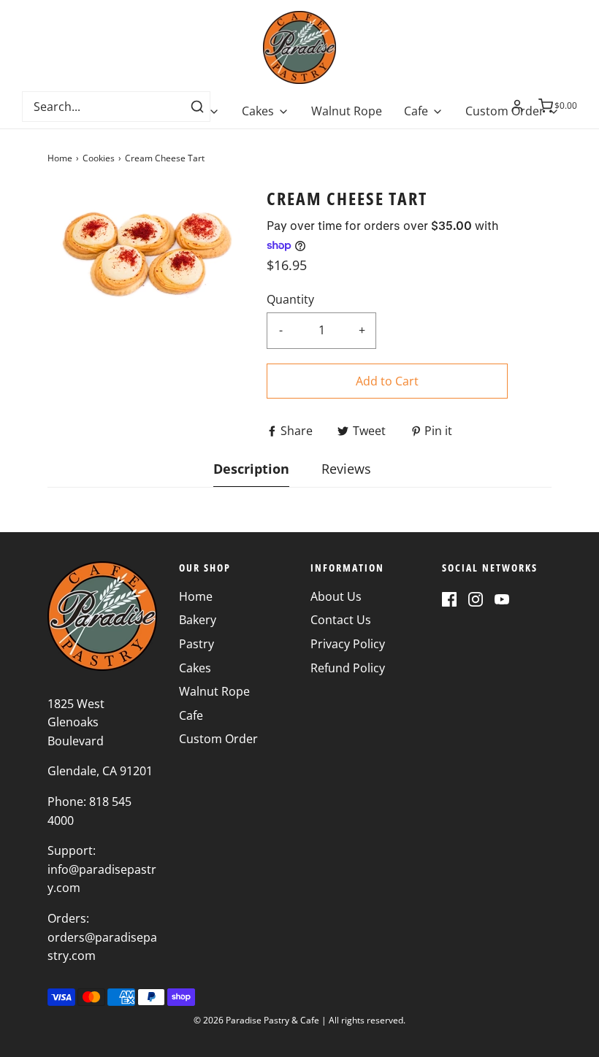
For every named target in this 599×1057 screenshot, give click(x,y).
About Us (336, 596)
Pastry (196, 644)
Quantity (290, 299)
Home (59, 158)
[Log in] (517, 106)
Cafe (191, 715)
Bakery (197, 620)
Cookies (99, 158)
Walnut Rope (346, 111)
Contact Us (340, 620)
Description (251, 468)
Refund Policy (347, 668)
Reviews (346, 468)
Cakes (195, 668)
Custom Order (218, 739)
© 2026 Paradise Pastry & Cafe (256, 1020)
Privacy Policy (347, 644)
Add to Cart (387, 381)
